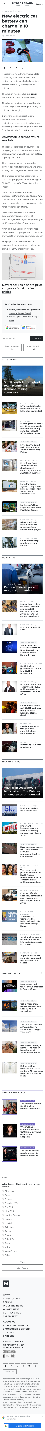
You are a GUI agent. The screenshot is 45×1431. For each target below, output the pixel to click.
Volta (7, 1247)
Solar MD (9, 1239)
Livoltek (9, 1223)
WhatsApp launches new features (30, 746)
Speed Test (10, 1316)
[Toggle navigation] (3, 4)
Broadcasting (27, 663)
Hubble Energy (12, 1215)
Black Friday (26, 911)
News (6, 1295)
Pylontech (10, 1227)
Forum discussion (33, 346)
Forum (7, 1302)
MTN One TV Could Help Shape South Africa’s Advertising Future (30, 448)
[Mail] (28, 67)
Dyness (8, 1199)
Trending (8, 784)
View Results (22, 1268)
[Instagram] (35, 1365)
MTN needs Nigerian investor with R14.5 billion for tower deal (31, 408)
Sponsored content (16, 1329)
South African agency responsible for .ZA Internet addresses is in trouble (31, 941)
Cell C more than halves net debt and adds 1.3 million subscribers (30, 1007)
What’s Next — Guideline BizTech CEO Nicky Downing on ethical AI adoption (30, 1132)
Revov (8, 1231)
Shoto (8, 1235)
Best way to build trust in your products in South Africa (31, 986)
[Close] (42, 1417)
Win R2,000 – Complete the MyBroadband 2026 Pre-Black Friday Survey (30, 921)
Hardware (25, 953)
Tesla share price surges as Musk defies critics (22, 288)
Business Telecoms (29, 865)
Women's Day (27, 1101)
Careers (8, 1336)
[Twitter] (10, 67)
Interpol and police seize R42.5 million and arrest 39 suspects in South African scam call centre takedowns (30, 610)
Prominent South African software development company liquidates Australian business (30, 468)
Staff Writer (10, 36)
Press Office (11, 1298)
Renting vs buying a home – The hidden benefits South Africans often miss (30, 1049)
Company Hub (12, 1313)
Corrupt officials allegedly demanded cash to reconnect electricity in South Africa (31, 898)
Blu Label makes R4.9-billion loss (29, 809)
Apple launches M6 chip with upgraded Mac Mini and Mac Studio (30, 959)
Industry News (28, 442)
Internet (24, 481)
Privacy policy (13, 1341)
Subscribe (36, 338)
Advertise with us (15, 1325)
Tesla (7, 1243)
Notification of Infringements (13, 1346)
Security (24, 602)
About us (9, 1322)
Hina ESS (9, 1211)
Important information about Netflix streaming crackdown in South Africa (30, 831)
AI (21, 421)
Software (25, 461)
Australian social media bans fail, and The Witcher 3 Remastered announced (22, 791)
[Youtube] (29, 1365)
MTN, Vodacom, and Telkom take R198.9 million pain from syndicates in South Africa (30, 689)
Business (8, 379)
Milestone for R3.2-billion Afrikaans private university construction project (30, 526)
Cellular (24, 404)
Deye (7, 1195)
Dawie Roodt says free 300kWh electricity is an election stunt (29, 730)
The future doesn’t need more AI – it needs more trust (29, 1153)
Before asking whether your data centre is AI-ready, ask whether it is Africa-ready (31, 1071)
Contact (8, 1332)
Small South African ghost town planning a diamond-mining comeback (22, 387)
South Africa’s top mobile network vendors (29, 543)
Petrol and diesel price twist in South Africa (19, 588)
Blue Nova (10, 1191)
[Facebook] (5, 1365)
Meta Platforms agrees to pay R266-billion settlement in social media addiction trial (30, 489)
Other (8, 1255)
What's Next (11, 1309)
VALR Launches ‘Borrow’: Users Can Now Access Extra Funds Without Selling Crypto (30, 650)
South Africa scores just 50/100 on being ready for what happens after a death (30, 710)
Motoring (7, 11)
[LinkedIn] (16, 67)
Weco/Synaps (11, 1251)
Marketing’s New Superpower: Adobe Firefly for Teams (30, 507)
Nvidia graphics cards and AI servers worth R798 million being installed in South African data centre (31, 429)
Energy (23, 724)
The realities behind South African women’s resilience (30, 1106)
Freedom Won (12, 1203)
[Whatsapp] (17, 1365)
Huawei (8, 1219)
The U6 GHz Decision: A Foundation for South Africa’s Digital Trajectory (31, 1028)
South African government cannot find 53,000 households (30, 670)
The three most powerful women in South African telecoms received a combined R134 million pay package (30, 876)
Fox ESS (9, 1207)
